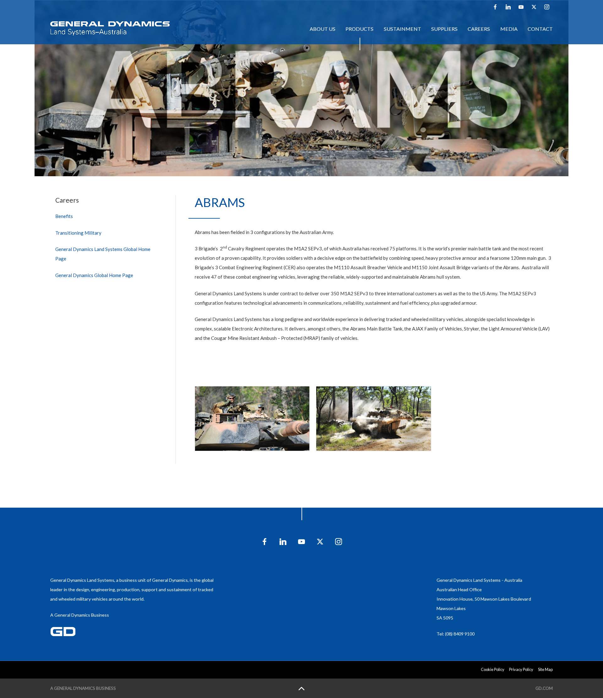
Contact (540, 29)
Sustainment (402, 29)
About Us (322, 29)
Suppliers (444, 29)
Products (359, 29)
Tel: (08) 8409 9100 (456, 633)
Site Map (545, 669)
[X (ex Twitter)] (534, 7)
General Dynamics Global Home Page (94, 275)
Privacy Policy (521, 669)
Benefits (64, 216)
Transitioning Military (78, 233)
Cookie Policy (492, 669)
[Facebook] (495, 7)
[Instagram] (547, 7)
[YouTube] (521, 7)
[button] (252, 418)
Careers (479, 29)
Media (509, 29)
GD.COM (544, 688)
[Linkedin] (508, 7)
